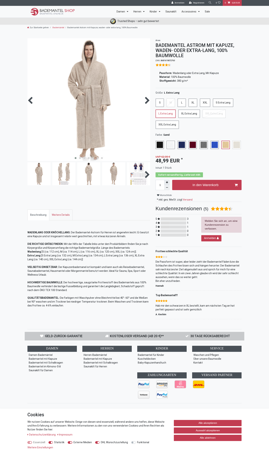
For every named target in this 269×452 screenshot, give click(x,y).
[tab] (38, 215)
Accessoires (189, 11)
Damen (121, 11)
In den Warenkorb (205, 185)
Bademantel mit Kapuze (43, 358)
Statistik (59, 442)
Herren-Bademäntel (95, 354)
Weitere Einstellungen (40, 447)
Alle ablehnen (208, 437)
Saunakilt (170, 11)
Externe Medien (83, 442)
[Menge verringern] (166, 187)
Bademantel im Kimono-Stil (45, 366)
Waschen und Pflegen (206, 354)
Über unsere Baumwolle (207, 358)
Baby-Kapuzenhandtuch (152, 362)
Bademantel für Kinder (151, 354)
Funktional (143, 442)
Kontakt (198, 362)
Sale (207, 11)
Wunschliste (165, 195)
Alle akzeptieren (208, 422)
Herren (137, 11)
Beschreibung (38, 214)
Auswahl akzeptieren (208, 430)
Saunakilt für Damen (41, 370)
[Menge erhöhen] (166, 182)
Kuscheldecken (147, 358)
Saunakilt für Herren (95, 366)
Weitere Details (61, 214)
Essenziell (39, 442)
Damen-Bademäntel (41, 354)
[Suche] (210, 3)
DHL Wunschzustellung (114, 442)
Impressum (65, 434)
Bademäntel (58, 27)
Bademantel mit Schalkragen (46, 362)
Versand (188, 199)
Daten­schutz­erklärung (42, 434)
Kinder (154, 11)
